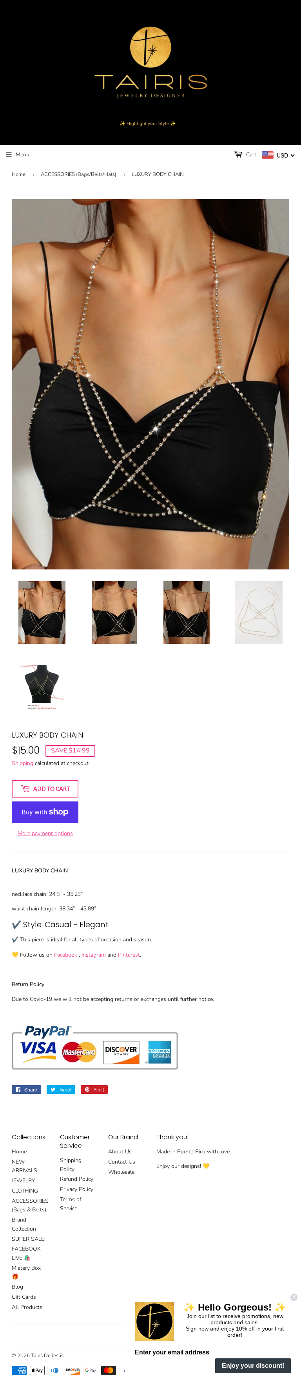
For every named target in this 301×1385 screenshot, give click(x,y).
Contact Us (121, 1162)
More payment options (45, 833)
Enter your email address (172, 1352)
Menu (22, 154)
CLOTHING (25, 1191)
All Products (27, 1307)
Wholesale (121, 1172)
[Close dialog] (294, 1297)
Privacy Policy (76, 1189)
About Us (120, 1151)
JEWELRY (23, 1180)
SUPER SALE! (28, 1239)
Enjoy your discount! (253, 1365)
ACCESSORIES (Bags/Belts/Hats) (78, 174)
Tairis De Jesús (47, 1355)
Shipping (22, 763)
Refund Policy (76, 1179)
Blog (17, 1287)
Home (18, 174)
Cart (250, 154)
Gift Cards (24, 1297)
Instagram (94, 955)
